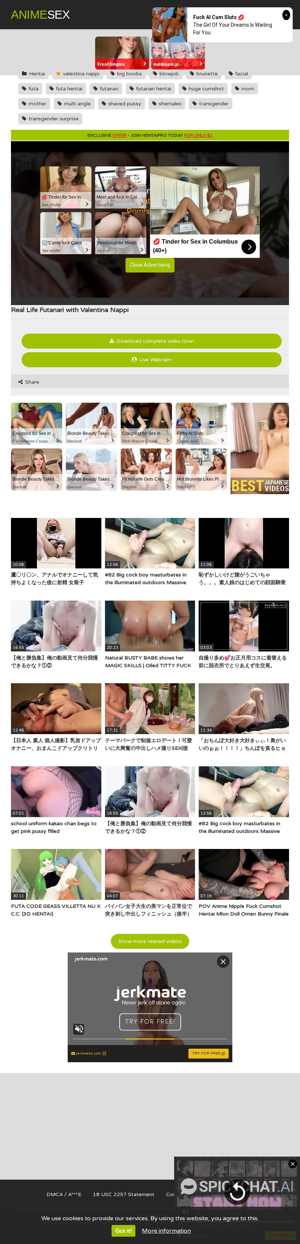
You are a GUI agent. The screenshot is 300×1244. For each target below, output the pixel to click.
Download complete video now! (154, 341)
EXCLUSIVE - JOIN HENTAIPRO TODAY (150, 135)
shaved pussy (124, 104)
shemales (169, 104)
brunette (206, 74)
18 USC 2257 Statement (123, 1194)
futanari (108, 89)
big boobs (129, 74)
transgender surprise (53, 119)
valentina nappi (80, 74)
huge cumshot (205, 89)
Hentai (36, 74)
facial (241, 74)
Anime (40, 14)
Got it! (123, 1230)
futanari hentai (153, 89)
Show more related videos (150, 941)
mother (36, 104)
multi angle (77, 104)
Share (31, 382)
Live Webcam (155, 360)
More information (166, 1230)
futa (32, 89)
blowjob (168, 74)
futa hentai (68, 89)
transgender (213, 104)
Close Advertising (150, 265)
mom (247, 89)
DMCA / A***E (63, 1194)
